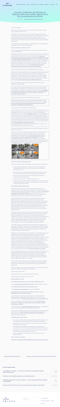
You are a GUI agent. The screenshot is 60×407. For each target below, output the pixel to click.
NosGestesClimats (31, 113)
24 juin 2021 (20, 19)
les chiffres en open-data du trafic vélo (23, 284)
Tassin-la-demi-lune (36, 79)
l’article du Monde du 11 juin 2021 (37, 248)
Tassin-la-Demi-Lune (37, 19)
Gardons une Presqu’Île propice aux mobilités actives (19, 376)
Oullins (30, 19)
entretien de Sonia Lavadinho (21, 289)
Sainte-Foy (25, 79)
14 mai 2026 (54, 385)
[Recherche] (56, 4)
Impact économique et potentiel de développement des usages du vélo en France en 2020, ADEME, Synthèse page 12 (29, 103)
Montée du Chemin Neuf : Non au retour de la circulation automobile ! (24, 385)
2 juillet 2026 (54, 376)
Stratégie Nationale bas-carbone (30, 306)
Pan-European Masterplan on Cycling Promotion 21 (35, 298)
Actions (26, 19)
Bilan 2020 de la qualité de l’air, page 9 (24, 122)
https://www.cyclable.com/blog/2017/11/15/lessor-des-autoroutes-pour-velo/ (29, 339)
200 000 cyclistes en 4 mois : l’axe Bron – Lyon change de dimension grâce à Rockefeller (25, 380)
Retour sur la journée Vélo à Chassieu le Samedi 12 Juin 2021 (41, 356)
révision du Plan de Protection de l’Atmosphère (31, 312)
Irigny (29, 79)
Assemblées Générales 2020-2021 (12, 356)
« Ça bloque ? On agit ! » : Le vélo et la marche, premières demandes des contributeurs (23, 371)
